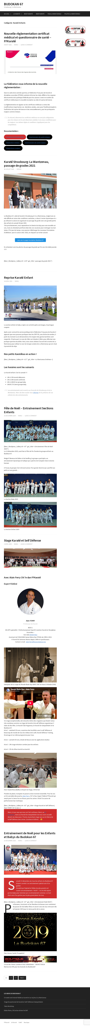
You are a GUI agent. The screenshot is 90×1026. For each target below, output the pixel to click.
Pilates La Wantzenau (72, 14)
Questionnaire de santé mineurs (39, 137)
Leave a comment (27, 45)
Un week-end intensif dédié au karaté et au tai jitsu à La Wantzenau (25, 998)
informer (36, 393)
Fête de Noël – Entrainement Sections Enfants (28, 410)
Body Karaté (28, 14)
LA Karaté (14, 1022)
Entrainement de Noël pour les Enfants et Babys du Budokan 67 (29, 835)
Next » (22, 978)
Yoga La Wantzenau (54, 14)
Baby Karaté (40, 14)
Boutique (26, 1022)
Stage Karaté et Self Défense (22, 540)
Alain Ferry (25, 796)
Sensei (19, 169)
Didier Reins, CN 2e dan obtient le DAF (16, 1010)
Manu (16, 45)
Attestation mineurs (13, 143)
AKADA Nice (33, 635)
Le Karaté (16, 14)
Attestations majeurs (13, 148)
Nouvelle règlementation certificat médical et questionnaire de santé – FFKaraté (27, 37)
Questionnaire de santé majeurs (35, 143)
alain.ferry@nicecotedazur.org (36, 642)
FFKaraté (6, 1022)
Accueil (6, 14)
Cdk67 (20, 1022)
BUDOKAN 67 (13, 4)
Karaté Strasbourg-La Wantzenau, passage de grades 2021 (26, 164)
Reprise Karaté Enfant (18, 278)
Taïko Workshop (9, 1006)
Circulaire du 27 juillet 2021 (15, 137)
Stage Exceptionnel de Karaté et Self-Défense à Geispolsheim (23, 1002)
